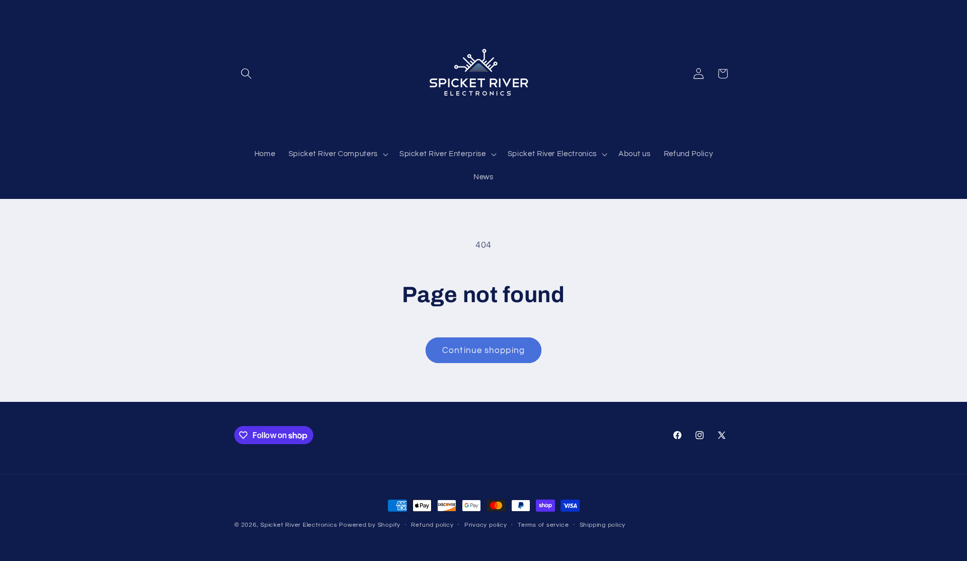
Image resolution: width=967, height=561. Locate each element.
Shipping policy (603, 525)
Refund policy (432, 525)
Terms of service (543, 525)
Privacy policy (485, 525)
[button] (246, 73)
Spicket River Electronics (298, 525)
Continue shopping (483, 350)
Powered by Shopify (369, 525)
